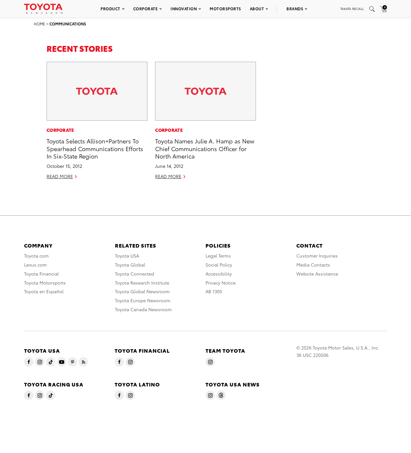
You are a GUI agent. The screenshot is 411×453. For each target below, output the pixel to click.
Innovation (184, 8)
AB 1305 (214, 291)
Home (39, 23)
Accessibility (219, 273)
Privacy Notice (221, 282)
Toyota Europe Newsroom (143, 300)
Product (110, 8)
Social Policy (219, 264)
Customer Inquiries (317, 255)
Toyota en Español (44, 291)
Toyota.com (36, 255)
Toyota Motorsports (45, 282)
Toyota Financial (41, 273)
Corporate (145, 8)
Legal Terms (218, 255)
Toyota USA (127, 255)
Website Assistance (317, 273)
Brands (294, 8)
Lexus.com (35, 264)
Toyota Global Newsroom (142, 291)
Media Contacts (313, 264)
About (257, 8)
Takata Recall (352, 8)
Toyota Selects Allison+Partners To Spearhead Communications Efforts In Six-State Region (95, 148)
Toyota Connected (134, 273)
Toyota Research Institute (142, 282)
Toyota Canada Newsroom (143, 309)
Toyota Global (130, 264)
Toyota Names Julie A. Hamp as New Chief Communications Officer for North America (204, 148)
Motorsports (225, 8)
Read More (60, 176)
